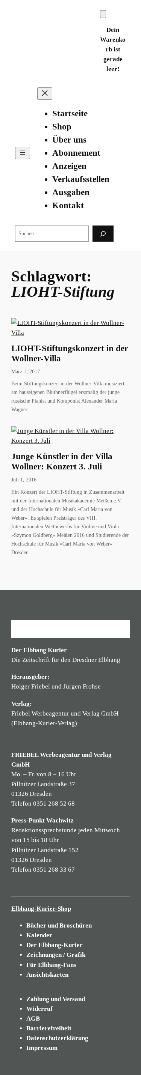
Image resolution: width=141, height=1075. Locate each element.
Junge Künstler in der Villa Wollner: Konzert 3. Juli (61, 461)
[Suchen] (103, 234)
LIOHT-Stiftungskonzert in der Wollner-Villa (69, 353)
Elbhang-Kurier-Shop (41, 908)
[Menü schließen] (44, 93)
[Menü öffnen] (22, 153)
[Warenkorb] (103, 14)
